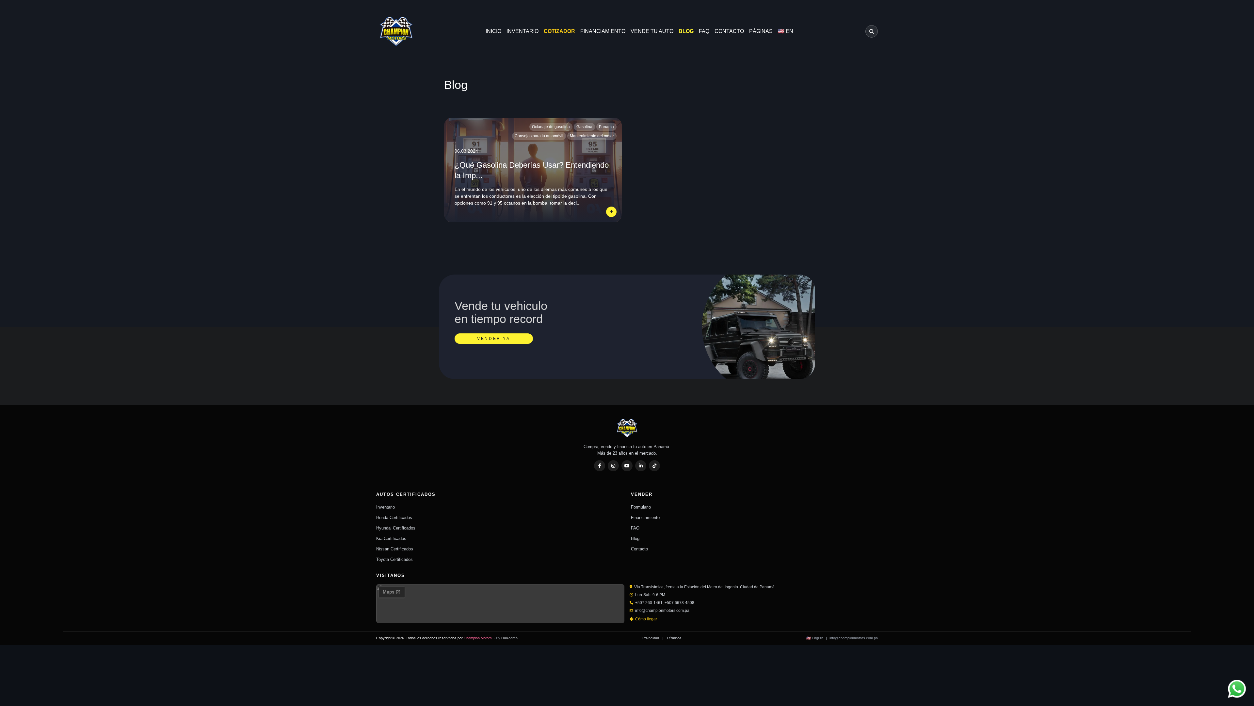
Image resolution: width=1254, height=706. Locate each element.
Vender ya (493, 338)
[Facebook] (599, 465)
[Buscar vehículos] (871, 31)
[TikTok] (654, 465)
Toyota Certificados (394, 559)
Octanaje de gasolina (551, 127)
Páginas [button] (761, 31)
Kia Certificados (391, 538)
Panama (606, 127)
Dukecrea (509, 638)
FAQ (704, 31)
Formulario (641, 507)
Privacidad (650, 638)
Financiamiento (602, 31)
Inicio (493, 31)
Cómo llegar (646, 619)
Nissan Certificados (394, 548)
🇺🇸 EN (785, 31)
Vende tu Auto (652, 31)
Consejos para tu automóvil (539, 136)
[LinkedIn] (640, 465)
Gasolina (584, 127)
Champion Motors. (478, 638)
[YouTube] (627, 465)
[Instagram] (613, 465)
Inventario (522, 31)
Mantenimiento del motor (592, 136)
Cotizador (559, 31)
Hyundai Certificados (395, 528)
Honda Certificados (394, 517)
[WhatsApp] (1237, 689)
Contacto (729, 31)
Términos (674, 638)
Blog (686, 31)
